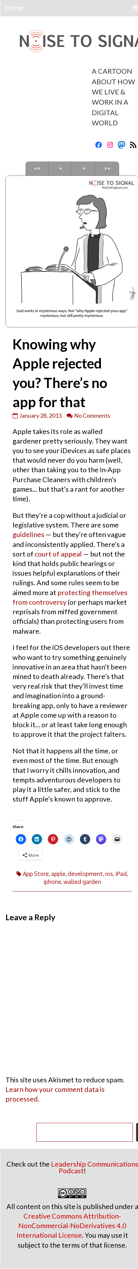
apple (58, 873)
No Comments (92, 415)
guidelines (28, 534)
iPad (121, 873)
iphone (52, 881)
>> (107, 168)
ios (109, 873)
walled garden (82, 881)
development (85, 873)
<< (37, 168)
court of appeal (58, 554)
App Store (36, 873)
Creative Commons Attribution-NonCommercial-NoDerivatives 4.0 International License (71, 1225)
